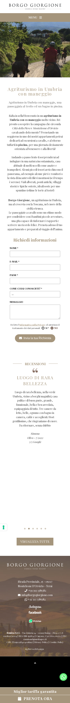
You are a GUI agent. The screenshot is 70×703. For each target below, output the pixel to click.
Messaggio (16, 301)
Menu (33, 17)
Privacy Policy (41, 642)
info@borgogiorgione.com (37, 595)
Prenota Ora (35, 695)
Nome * (14, 248)
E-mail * (14, 261)
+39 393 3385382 (37, 590)
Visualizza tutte (35, 541)
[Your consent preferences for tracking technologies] (3, 527)
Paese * (14, 275)
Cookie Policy (56, 642)
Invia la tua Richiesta (36, 338)
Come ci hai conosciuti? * (26, 288)
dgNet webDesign (34, 648)
